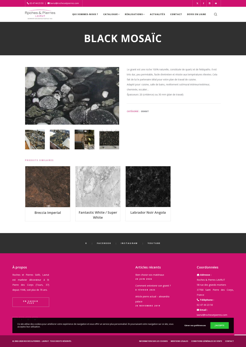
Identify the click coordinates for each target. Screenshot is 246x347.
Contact (229, 341)
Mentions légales (179, 341)
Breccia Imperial (47, 212)
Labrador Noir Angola (148, 212)
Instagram (129, 243)
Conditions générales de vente (206, 341)
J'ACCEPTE (219, 325)
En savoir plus (30, 302)
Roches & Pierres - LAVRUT (36, 341)
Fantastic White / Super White (98, 215)
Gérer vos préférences (195, 325)
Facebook (104, 243)
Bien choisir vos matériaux (149, 274)
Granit (145, 111)
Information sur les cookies (153, 341)
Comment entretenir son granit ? (153, 285)
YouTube (154, 243)
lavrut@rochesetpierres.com (64, 3)
